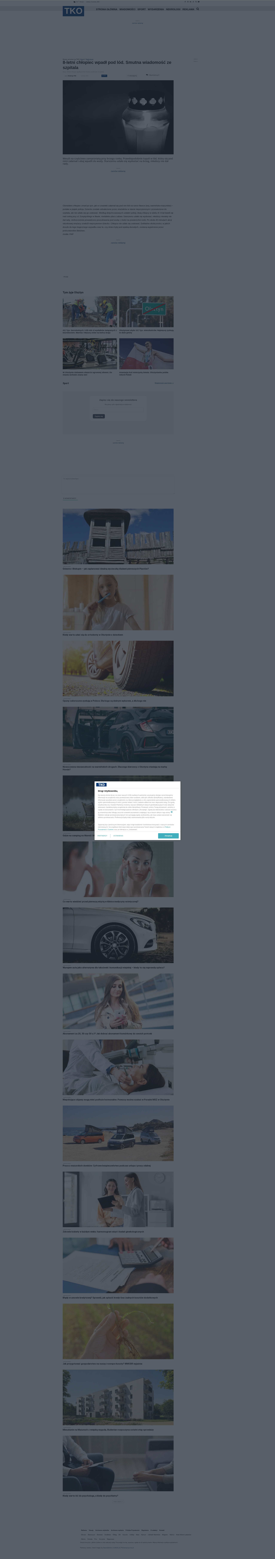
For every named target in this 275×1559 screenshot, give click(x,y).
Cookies (111, 829)
